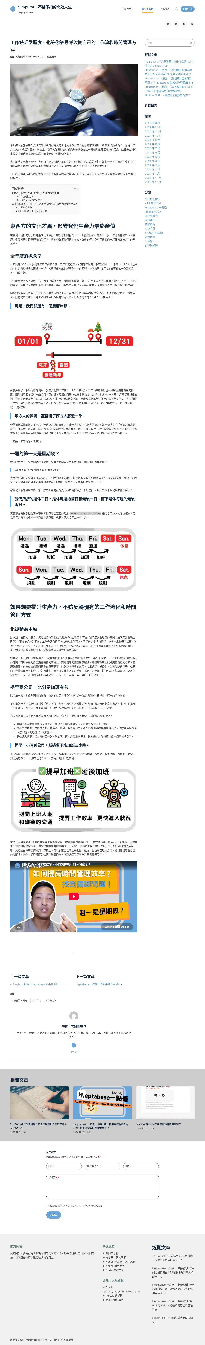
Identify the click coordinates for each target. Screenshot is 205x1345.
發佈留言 (53, 1214)
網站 (127, 1166)
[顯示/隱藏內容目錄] (74, 188)
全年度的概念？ (26, 196)
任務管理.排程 (19, 1000)
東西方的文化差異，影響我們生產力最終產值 (36, 192)
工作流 (36, 1000)
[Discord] (192, 24)
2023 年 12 (153, 177)
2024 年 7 (152, 148)
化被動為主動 (25, 207)
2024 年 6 (152, 152)
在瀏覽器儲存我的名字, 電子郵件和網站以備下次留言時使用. (76, 1205)
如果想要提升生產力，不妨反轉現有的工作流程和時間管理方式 (45, 203)
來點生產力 (147, 9)
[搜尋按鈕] (191, 43)
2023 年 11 (153, 182)
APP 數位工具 (153, 203)
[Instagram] (176, 24)
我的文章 (126, 9)
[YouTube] (168, 24)
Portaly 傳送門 (114, 1295)
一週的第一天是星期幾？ (30, 200)
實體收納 (150, 224)
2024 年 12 (153, 127)
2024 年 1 (152, 173)
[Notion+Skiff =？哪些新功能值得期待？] (165, 1102)
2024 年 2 (152, 169)
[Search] (176, 9)
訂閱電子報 (188, 9)
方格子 (109, 1257)
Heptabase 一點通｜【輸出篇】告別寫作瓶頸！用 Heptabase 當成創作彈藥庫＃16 (173, 1289)
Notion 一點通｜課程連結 (120, 1261)
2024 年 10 (153, 135)
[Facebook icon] (74, 1045)
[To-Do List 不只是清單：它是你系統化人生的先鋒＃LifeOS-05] (39, 1102)
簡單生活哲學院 (115, 1299)
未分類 (149, 241)
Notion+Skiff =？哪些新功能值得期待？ (167, 95)
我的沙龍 (121, 1257)
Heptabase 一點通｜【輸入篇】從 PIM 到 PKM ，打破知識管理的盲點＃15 (172, 1305)
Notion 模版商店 (115, 1265)
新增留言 (53, 1177)
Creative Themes (59, 1339)
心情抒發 (150, 228)
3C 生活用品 (152, 199)
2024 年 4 (152, 160)
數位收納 (150, 237)
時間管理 (51, 1000)
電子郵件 (92, 1166)
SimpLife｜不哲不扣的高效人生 (45, 7)
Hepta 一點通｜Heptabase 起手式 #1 (35, 984)
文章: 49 (74, 1052)
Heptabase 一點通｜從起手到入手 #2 (97, 984)
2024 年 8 (152, 144)
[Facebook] (184, 24)
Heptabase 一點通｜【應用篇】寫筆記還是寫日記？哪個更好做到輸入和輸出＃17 (173, 1272)
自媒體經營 (151, 245)
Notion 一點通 (153, 211)
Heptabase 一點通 (156, 207)
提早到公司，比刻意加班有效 (33, 211)
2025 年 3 (152, 122)
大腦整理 (165, 9)
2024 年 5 (152, 156)
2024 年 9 (152, 139)
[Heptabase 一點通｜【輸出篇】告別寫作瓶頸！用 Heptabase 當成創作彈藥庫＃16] (102, 1102)
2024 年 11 (153, 131)
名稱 (51, 1166)
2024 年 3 (152, 165)
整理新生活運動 (154, 232)
